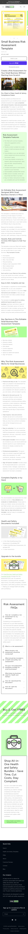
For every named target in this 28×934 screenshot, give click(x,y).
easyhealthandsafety (12, 926)
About (4, 858)
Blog (4, 869)
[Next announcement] (25, 2)
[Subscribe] (23, 914)
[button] (3, 7)
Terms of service (14, 928)
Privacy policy (6, 928)
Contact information (14, 931)
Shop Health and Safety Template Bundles (14, 821)
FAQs (4, 855)
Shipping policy (23, 928)
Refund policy (21, 926)
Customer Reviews (8, 862)
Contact (5, 865)
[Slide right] (17, 38)
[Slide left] (10, 38)
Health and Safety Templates (10, 851)
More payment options (14, 66)
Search (5, 848)
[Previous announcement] (2, 2)
